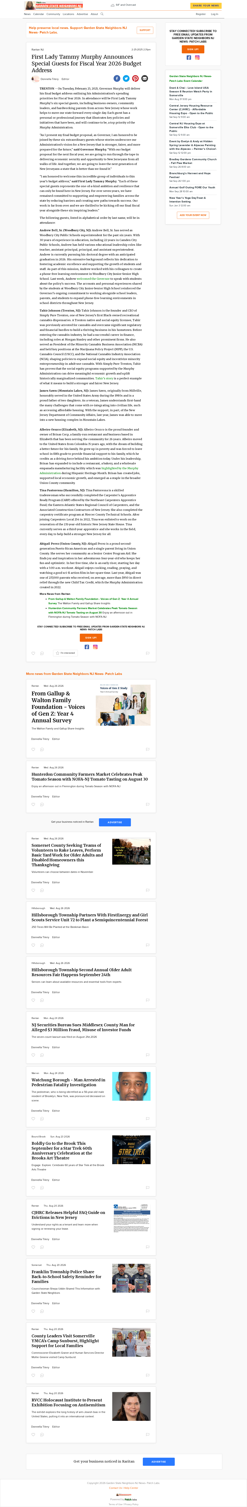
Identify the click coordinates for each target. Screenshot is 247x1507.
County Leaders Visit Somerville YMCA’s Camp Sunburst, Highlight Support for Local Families (65, 1340)
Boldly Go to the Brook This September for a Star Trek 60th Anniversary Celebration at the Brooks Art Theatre (62, 1150)
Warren (35, 1073)
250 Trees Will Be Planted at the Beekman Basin (60, 927)
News (27, 14)
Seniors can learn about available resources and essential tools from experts (76, 982)
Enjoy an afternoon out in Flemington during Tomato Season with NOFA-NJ (76, 786)
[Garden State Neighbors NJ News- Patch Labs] (53, 5)
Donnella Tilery (50, 79)
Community (53, 14)
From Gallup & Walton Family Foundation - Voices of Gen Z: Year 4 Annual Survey (58, 707)
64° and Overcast (125, 5)
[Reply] (42, 653)
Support (145, 30)
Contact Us (115, 1488)
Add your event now (193, 215)
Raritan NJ (38, 49)
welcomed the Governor (93, 278)
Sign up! (91, 637)
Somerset (37, 1265)
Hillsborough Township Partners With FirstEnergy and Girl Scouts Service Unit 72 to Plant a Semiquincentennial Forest (90, 917)
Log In (214, 14)
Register (201, 14)
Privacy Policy (131, 1504)
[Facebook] (117, 78)
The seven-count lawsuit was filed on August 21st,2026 (64, 1037)
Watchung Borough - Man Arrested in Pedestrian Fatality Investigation (68, 1082)
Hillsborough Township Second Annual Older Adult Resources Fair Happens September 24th (82, 972)
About (94, 14)
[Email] (144, 78)
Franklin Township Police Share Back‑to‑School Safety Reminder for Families (66, 1276)
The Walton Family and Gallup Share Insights (58, 728)
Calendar (38, 14)
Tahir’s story (104, 378)
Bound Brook (39, 1136)
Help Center (131, 1488)
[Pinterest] (135, 78)
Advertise (82, 14)
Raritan (35, 686)
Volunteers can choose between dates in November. (63, 872)
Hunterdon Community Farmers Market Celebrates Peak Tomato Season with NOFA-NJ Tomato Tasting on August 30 (90, 777)
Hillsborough (38, 908)
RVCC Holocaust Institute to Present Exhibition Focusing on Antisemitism (68, 1402)
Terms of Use (116, 1504)
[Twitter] (126, 78)
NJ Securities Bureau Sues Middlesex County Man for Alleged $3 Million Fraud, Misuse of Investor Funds (83, 1027)
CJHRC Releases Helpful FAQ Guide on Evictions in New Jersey (68, 1215)
